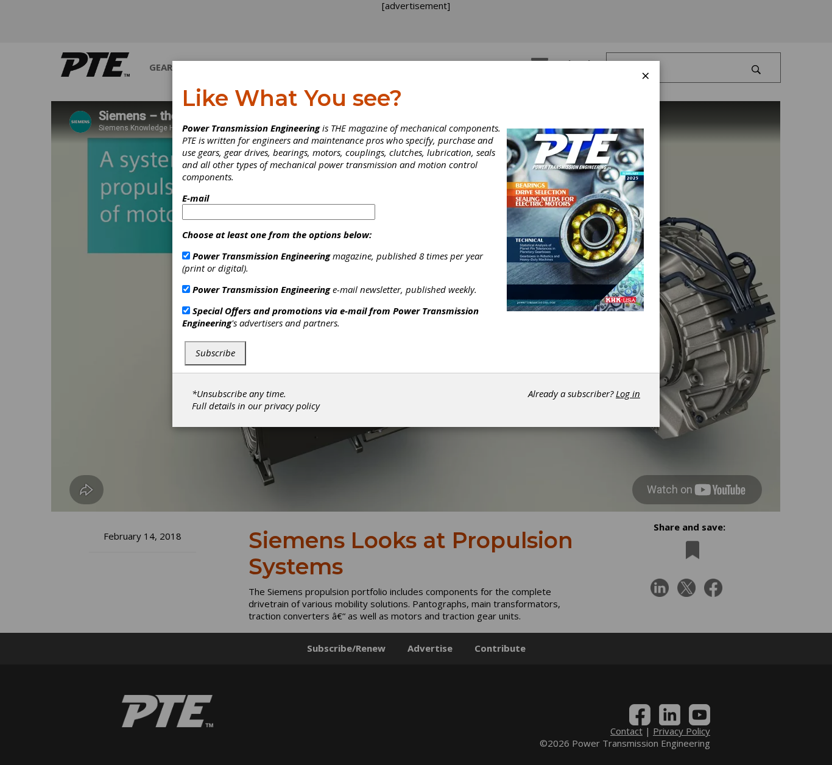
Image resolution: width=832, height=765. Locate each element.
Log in (628, 393)
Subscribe (215, 353)
